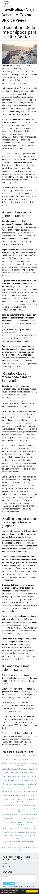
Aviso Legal (6, 866)
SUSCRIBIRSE (9, 883)
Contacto (5, 864)
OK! (32, 891)
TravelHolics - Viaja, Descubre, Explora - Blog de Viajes (18, 15)
